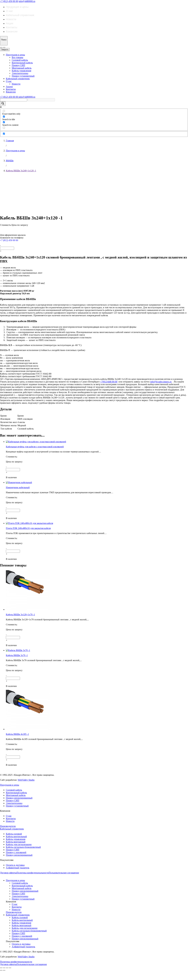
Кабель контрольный (16, 836)
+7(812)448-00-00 (108, 381)
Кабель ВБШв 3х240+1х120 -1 (21, 170)
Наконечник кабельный (18, 487)
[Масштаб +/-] (10, 967)
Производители (8, 826)
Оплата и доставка (15, 865)
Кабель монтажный (15, 842)
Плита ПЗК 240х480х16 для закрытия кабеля (28, 528)
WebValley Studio (26, 780)
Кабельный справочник (20, 15)
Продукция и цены (17, 6)
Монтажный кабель (21, 68)
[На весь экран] (7, 967)
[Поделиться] (4, 967)
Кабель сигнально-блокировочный (23, 847)
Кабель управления (21, 70)
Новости (11, 19)
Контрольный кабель (22, 62)
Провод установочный (23, 76)
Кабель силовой (14, 834)
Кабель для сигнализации (19, 844)
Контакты (11, 27)
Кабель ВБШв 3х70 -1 (17, 655)
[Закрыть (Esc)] (1, 967)
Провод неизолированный (19, 798)
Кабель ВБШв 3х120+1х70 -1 (20, 614)
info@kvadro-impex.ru (161, 381)
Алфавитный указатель (17, 867)
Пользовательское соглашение (64, 872)
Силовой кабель (20, 60)
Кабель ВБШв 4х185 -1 (17, 734)
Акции (9, 23)
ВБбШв (10, 160)
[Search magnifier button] (3, 103)
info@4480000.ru (27, 1)
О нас (9, 11)
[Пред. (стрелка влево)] (1, 970)
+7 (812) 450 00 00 (9, 1)
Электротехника (20, 73)
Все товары (17, 57)
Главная (10, 140)
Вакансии (11, 31)
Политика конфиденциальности (33, 872)
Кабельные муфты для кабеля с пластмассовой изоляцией (35, 446)
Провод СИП (18, 65)
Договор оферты (8, 872)
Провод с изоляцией (16, 852)
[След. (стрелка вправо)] (4, 970)
